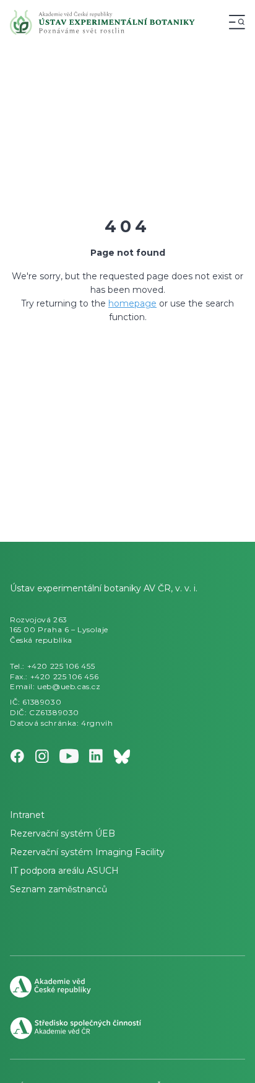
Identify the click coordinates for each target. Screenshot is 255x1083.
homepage (132, 303)
